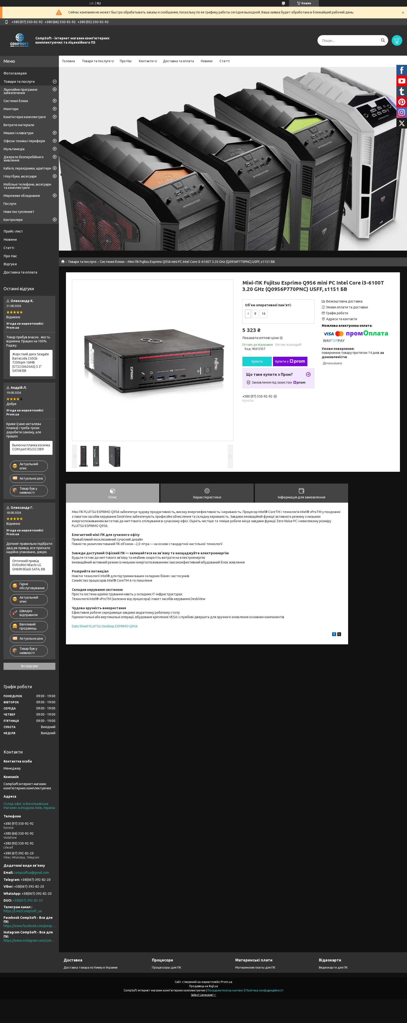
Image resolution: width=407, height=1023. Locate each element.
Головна (68, 61)
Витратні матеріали (19, 125)
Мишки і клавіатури (18, 133)
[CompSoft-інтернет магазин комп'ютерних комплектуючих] (19, 40)
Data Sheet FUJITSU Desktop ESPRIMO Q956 (105, 626)
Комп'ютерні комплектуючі (25, 117)
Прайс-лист (13, 231)
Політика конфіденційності (264, 990)
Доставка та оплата (178, 61)
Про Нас (126, 61)
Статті (225, 61)
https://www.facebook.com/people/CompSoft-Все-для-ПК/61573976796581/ (29, 926)
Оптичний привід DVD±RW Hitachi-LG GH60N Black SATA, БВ (28, 565)
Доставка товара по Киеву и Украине (91, 967)
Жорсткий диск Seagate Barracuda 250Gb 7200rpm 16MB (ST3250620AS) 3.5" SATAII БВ (30, 362)
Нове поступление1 (19, 212)
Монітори (11, 109)
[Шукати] (383, 40)
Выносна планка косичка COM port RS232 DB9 (31, 447)
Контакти (146, 61)
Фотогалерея (15, 73)
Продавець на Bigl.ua (203, 986)
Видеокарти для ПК (333, 967)
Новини (206, 61)
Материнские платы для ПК (255, 967)
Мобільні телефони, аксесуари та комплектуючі (27, 186)
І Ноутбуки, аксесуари (20, 176)
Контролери (13, 220)
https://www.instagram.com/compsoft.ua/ (29, 940)
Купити (257, 361)
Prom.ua (226, 981)
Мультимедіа (14, 149)
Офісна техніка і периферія (24, 141)
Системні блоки (112, 262)
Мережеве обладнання (22, 196)
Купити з (282, 361)
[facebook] (334, 635)
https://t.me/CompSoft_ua (23, 911)
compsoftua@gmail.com (31, 872)
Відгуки (10, 264)
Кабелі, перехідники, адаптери (27, 168)
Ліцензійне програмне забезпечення (20, 91)
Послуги (10, 204)
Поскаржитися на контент (226, 990)
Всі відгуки (29, 666)
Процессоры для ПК (166, 967)
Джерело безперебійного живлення (24, 158)
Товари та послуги (96, 61)
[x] (339, 635)
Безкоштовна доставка (344, 301)
